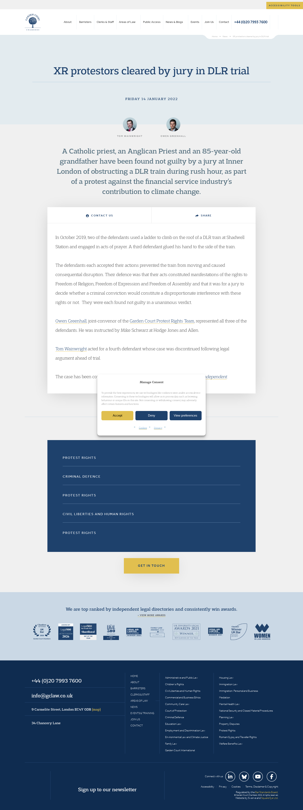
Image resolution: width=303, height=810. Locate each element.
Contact (224, 22)
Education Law (173, 723)
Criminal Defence (82, 476)
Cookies (143, 427)
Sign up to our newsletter (107, 789)
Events (195, 22)
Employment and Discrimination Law (185, 730)
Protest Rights (79, 458)
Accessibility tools (285, 5)
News (133, 706)
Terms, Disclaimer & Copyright (261, 786)
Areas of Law (127, 22)
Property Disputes (229, 723)
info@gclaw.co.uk (52, 695)
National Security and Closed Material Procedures (246, 710)
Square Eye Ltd (269, 797)
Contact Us (101, 215)
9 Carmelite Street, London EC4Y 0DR (66, 709)
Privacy (158, 427)
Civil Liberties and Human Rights (98, 514)
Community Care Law (177, 704)
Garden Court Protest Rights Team (162, 321)
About (68, 22)
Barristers (85, 22)
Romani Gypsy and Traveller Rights (238, 737)
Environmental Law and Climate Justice (186, 737)
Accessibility (207, 786)
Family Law (171, 743)
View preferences (185, 415)
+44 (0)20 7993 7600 (250, 22)
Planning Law (226, 717)
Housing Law (226, 677)
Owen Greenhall (71, 321)
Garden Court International (180, 750)
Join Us (209, 22)
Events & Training (142, 713)
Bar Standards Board (266, 792)
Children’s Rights (174, 684)
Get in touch (151, 566)
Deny (151, 415)
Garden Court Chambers (33, 22)
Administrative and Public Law (181, 677)
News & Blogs (174, 22)
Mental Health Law (229, 704)
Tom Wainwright (71, 348)
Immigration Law (228, 684)
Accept (117, 415)
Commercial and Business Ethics (183, 697)
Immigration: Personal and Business (238, 690)
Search (274, 22)
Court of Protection (176, 710)
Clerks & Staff (105, 22)
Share (206, 215)
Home (134, 676)
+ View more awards (152, 615)
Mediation (224, 697)
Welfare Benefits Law (230, 743)
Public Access (152, 22)
